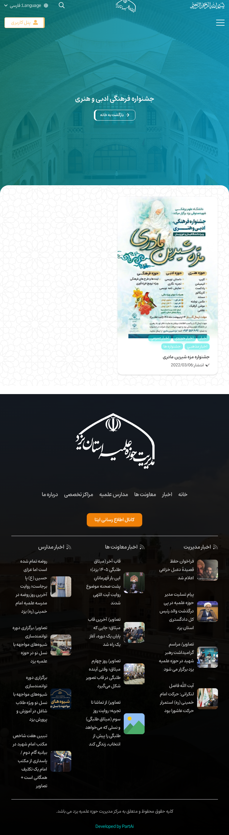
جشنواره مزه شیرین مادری (186, 357)
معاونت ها (145, 494)
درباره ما (50, 494)
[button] (26, 5)
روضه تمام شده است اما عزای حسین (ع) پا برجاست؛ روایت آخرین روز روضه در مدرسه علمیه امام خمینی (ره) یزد (31, 586)
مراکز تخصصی (78, 494)
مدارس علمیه (113, 494)
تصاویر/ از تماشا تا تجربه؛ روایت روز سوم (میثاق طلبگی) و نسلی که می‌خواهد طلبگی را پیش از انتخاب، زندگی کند (102, 723)
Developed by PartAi (114, 826)
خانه (183, 494)
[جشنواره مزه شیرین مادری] (167, 201)
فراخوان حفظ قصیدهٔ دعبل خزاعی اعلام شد (176, 569)
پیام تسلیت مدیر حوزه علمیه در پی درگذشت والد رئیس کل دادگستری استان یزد (177, 611)
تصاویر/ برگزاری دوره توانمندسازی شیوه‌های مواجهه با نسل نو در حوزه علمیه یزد (30, 644)
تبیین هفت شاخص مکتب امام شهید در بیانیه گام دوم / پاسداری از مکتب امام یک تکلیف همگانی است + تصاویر (30, 760)
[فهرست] (220, 22)
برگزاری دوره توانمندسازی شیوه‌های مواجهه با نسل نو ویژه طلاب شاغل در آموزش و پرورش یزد (30, 698)
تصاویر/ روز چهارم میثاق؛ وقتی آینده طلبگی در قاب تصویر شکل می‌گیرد (103, 673)
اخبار (167, 494)
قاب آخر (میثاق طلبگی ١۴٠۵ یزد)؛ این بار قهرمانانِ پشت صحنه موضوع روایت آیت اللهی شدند (103, 582)
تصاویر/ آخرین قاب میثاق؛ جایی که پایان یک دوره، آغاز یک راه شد (104, 632)
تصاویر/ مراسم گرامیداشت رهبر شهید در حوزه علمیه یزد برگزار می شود (176, 656)
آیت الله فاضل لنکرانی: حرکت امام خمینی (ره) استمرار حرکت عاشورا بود (177, 698)
